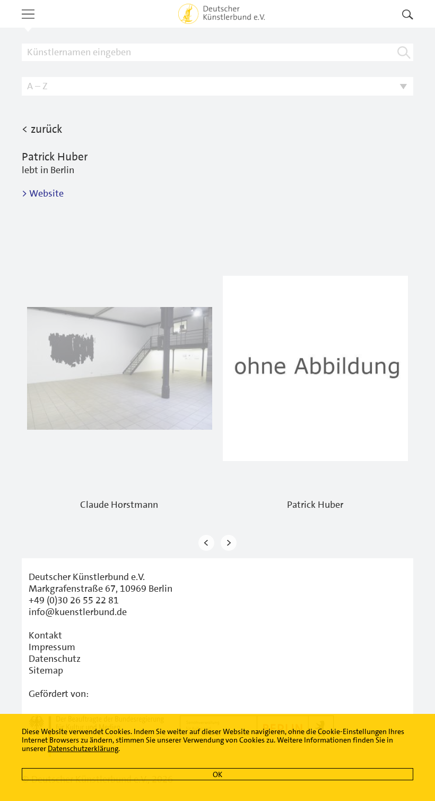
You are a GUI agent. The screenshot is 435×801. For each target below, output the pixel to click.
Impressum (52, 647)
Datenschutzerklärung (83, 748)
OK (217, 774)
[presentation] (206, 542)
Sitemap (46, 670)
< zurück (42, 129)
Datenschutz (55, 658)
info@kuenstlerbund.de (78, 612)
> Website (43, 193)
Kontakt (45, 635)
